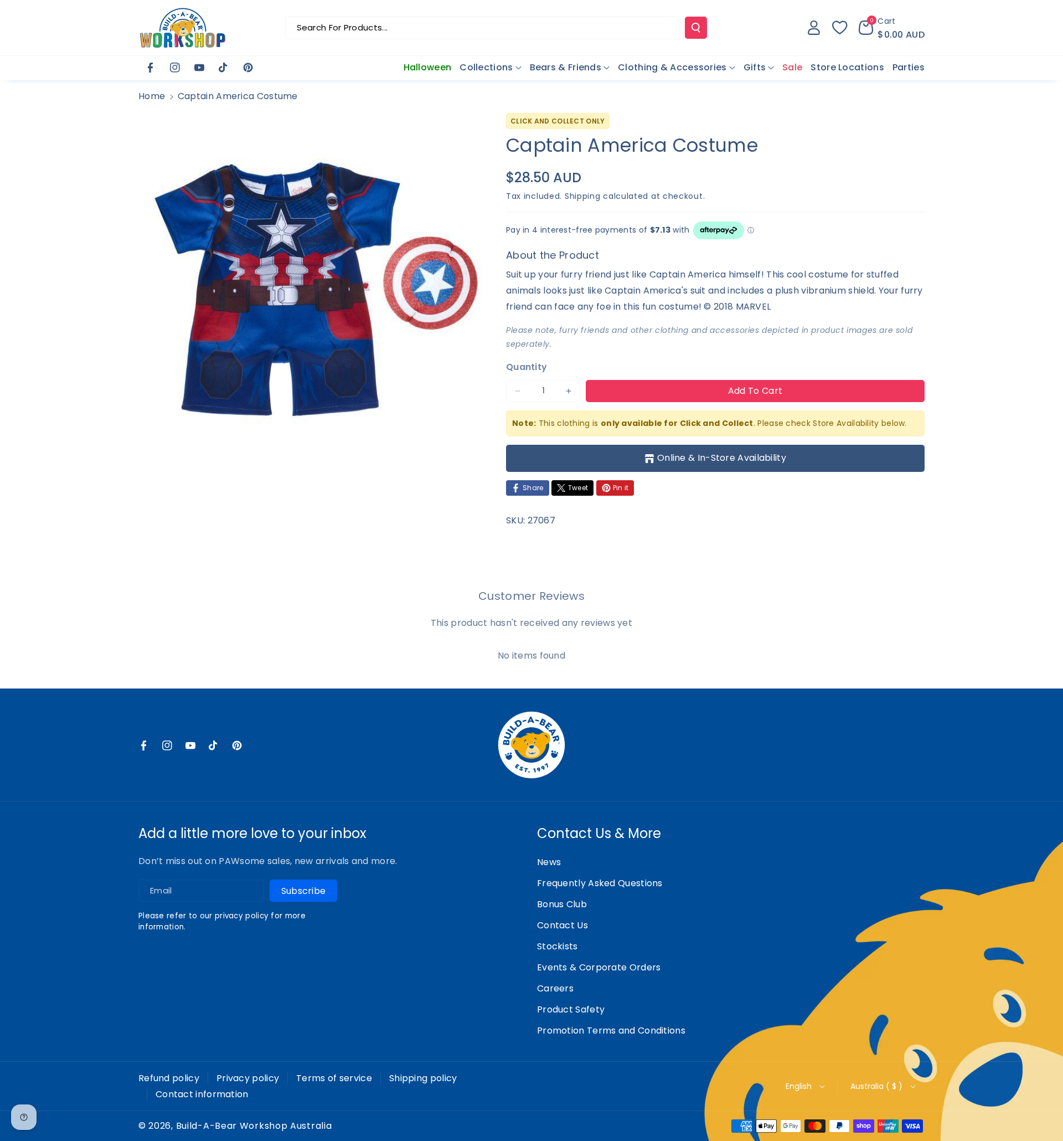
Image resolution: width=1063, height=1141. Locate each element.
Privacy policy (247, 1078)
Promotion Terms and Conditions (611, 1030)
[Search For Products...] (696, 28)
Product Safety (571, 1009)
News (549, 862)
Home (151, 96)
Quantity (526, 367)
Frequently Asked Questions (600, 883)
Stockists (557, 946)
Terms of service (334, 1078)
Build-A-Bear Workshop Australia (254, 1126)
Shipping (583, 196)
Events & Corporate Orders (599, 967)
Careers (555, 988)
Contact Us (562, 925)
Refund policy (168, 1078)
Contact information (202, 1094)
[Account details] (814, 28)
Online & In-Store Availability (721, 457)
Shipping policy (423, 1078)
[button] (892, 28)
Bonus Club (562, 904)
